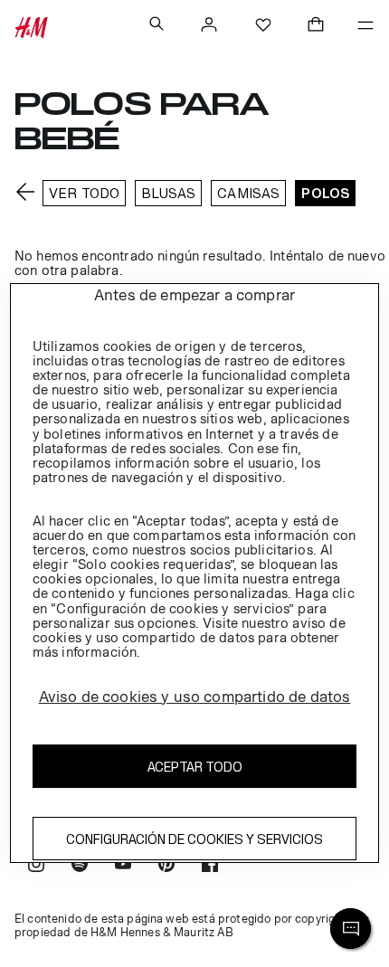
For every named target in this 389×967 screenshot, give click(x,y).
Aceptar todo (194, 766)
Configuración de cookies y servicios (194, 839)
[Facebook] (209, 866)
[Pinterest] (166, 866)
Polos (325, 193)
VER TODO (84, 193)
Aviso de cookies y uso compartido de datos (195, 696)
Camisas (248, 193)
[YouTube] (123, 866)
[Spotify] (79, 866)
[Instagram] (36, 866)
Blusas (168, 193)
